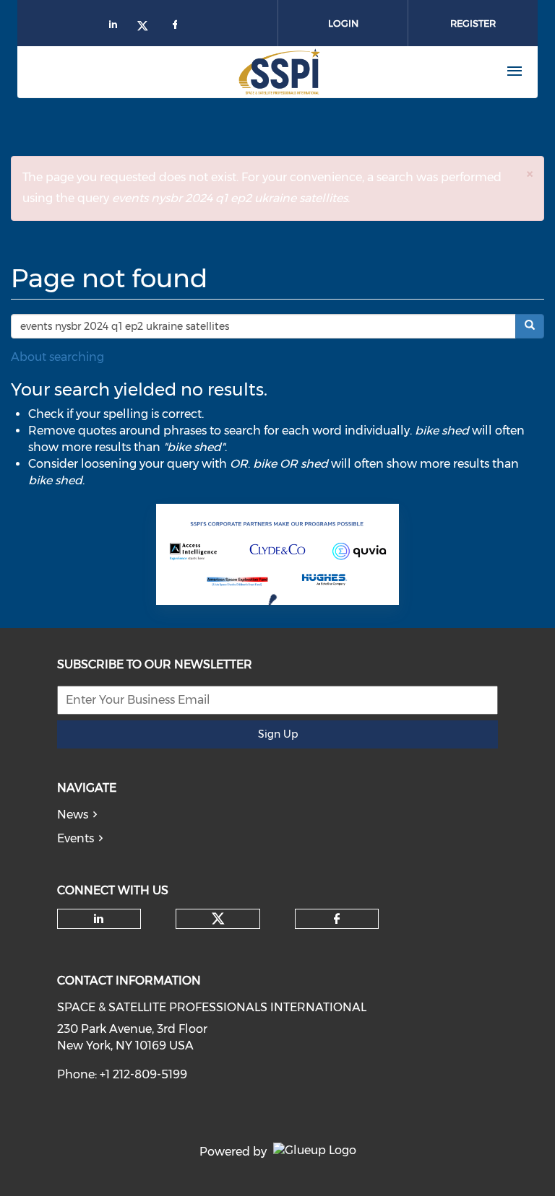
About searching (57, 357)
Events (75, 838)
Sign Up (278, 734)
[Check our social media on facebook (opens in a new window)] (336, 918)
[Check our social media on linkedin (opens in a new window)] (99, 918)
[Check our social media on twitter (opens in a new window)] (218, 919)
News (72, 814)
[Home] (227, 71)
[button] (529, 173)
